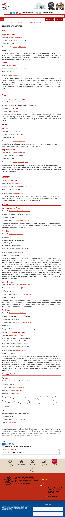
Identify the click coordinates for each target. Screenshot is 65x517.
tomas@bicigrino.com (18, 387)
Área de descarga (32, 465)
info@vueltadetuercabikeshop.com (22, 294)
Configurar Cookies (48, 504)
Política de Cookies (4, 511)
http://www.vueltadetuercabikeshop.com (19, 285)
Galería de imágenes (43, 465)
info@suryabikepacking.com (20, 162)
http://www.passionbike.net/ (16, 335)
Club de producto (54, 465)
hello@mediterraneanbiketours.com (22, 220)
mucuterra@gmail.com (19, 141)
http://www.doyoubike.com (16, 234)
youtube (17, 13)
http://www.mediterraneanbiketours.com (19, 211)
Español (25, 12)
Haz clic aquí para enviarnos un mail (55, 494)
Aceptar (48, 513)
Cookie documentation (11, 511)
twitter (14, 13)
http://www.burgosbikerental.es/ (17, 37)
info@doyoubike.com (18, 252)
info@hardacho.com (18, 193)
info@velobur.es (17, 75)
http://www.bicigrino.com (15, 390)
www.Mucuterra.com (14, 131)
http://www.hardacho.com (15, 183)
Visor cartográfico (10, 465)
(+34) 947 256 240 (52, 496)
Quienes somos (32, 470)
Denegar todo (48, 509)
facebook (11, 13)
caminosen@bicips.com (19, 419)
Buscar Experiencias (50, 19)
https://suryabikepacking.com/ (17, 152)
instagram (20, 13)
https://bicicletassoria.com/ (16, 102)
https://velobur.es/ (13, 65)
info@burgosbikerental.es (19, 47)
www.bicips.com (13, 423)
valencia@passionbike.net (19, 350)
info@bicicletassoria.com (19, 111)
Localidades (21, 464)
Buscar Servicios (59, 19)
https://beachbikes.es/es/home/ (17, 313)
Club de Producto (47, 13)
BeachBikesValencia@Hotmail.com (22, 322)
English (31, 12)
